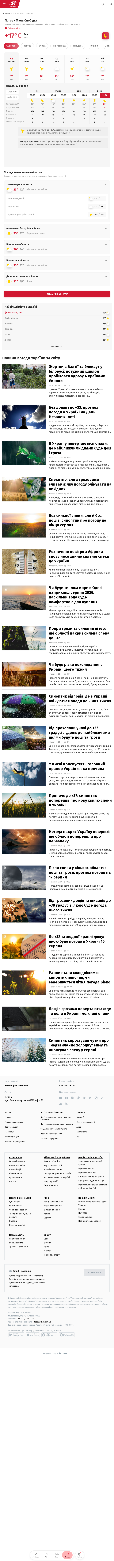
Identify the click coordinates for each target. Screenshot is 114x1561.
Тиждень (78, 45)
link (60, 1097)
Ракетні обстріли (52, 1161)
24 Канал (6, 14)
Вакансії (80, 1117)
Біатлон (47, 1251)
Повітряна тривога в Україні (57, 1173)
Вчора (42, 45)
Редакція (8, 1117)
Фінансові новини (18, 1210)
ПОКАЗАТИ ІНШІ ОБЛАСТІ (58, 294)
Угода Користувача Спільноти (54, 1129)
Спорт (47, 1235)
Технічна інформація (50, 1139)
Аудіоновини (15, 1177)
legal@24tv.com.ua (42, 1322)
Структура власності (85, 1122)
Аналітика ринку (17, 1239)
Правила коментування (51, 1134)
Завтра (27, 45)
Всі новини (15, 1157)
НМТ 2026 (82, 1213)
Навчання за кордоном (89, 1221)
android (16, 1334)
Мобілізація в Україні (90, 1157)
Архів (78, 1127)
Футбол (47, 1243)
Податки (13, 1221)
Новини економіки (20, 1198)
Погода (12, 1181)
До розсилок (95, 1273)
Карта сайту (81, 1132)
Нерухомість (16, 1235)
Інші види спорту (52, 1255)
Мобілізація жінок (87, 1173)
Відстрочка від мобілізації (91, 1181)
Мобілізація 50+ (86, 1168)
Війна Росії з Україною (57, 1157)
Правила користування (15, 1142)
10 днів (94, 45)
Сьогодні (11, 45)
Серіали (48, 1217)
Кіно (46, 1198)
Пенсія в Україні (17, 1225)
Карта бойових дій (53, 1165)
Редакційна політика (13, 1122)
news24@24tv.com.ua (16, 1085)
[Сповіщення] (102, 4)
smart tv (49, 1334)
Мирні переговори (53, 1169)
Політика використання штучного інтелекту (56, 1118)
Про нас (8, 1112)
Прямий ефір (15, 1169)
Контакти (80, 1112)
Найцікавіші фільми (53, 1202)
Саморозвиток (85, 1217)
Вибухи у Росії (50, 1181)
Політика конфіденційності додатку (57, 1124)
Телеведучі (9, 1132)
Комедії (47, 1214)
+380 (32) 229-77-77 (25, 1319)
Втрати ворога (51, 1185)
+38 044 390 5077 (68, 1085)
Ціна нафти (14, 1202)
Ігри (78, 1137)
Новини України (17, 1165)
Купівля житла (16, 1243)
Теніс (46, 1247)
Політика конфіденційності (53, 1112)
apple (33, 1334)
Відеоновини (15, 1173)
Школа (81, 1209)
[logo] (13, 4)
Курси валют (15, 1206)
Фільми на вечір (52, 1210)
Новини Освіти (86, 1198)
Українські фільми (53, 1206)
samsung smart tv (67, 1334)
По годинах (59, 45)
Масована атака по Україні (57, 1177)
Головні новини (17, 1161)
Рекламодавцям (11, 1137)
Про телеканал (11, 1127)
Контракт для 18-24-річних (91, 1177)
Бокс (46, 1239)
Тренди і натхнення (18, 1247)
